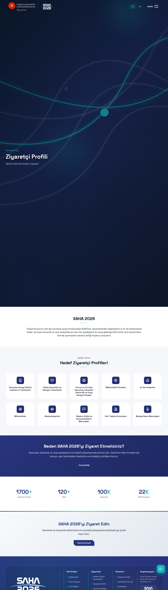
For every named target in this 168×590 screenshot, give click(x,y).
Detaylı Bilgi (84, 465)
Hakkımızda (73, 577)
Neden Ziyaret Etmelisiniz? (99, 577)
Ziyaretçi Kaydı (84, 543)
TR (132, 6)
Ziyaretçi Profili (99, 584)
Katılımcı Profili (124, 577)
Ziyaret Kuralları (100, 589)
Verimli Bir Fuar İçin (125, 582)
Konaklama (122, 586)
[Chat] (161, 569)
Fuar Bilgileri (74, 586)
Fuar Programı (74, 582)
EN (140, 6)
